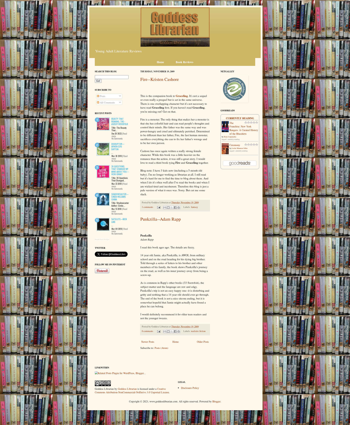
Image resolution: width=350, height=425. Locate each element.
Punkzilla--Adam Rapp (160, 219)
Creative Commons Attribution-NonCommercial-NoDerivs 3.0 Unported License (132, 390)
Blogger (216, 401)
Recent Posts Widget (102, 239)
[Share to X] (172, 207)
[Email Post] (158, 207)
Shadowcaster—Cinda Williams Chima (120, 197)
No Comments (117, 138)
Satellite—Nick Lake (119, 220)
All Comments (107, 102)
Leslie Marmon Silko (240, 148)
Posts (102, 96)
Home (175, 341)
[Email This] (165, 207)
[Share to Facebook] (175, 207)
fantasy (194, 207)
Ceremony (235, 145)
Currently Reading (240, 118)
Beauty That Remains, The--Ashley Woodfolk (119, 121)
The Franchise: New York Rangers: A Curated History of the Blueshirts (244, 128)
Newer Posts (147, 341)
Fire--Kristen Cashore (159, 79)
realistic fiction (198, 331)
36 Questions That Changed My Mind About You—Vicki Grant (120, 170)
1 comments (147, 207)
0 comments (147, 331)
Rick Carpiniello (230, 136)
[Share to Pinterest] (178, 207)
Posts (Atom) (161, 348)
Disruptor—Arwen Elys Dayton (117, 146)
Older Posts (203, 341)
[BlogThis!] (168, 207)
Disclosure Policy (190, 388)
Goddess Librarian (127, 389)
